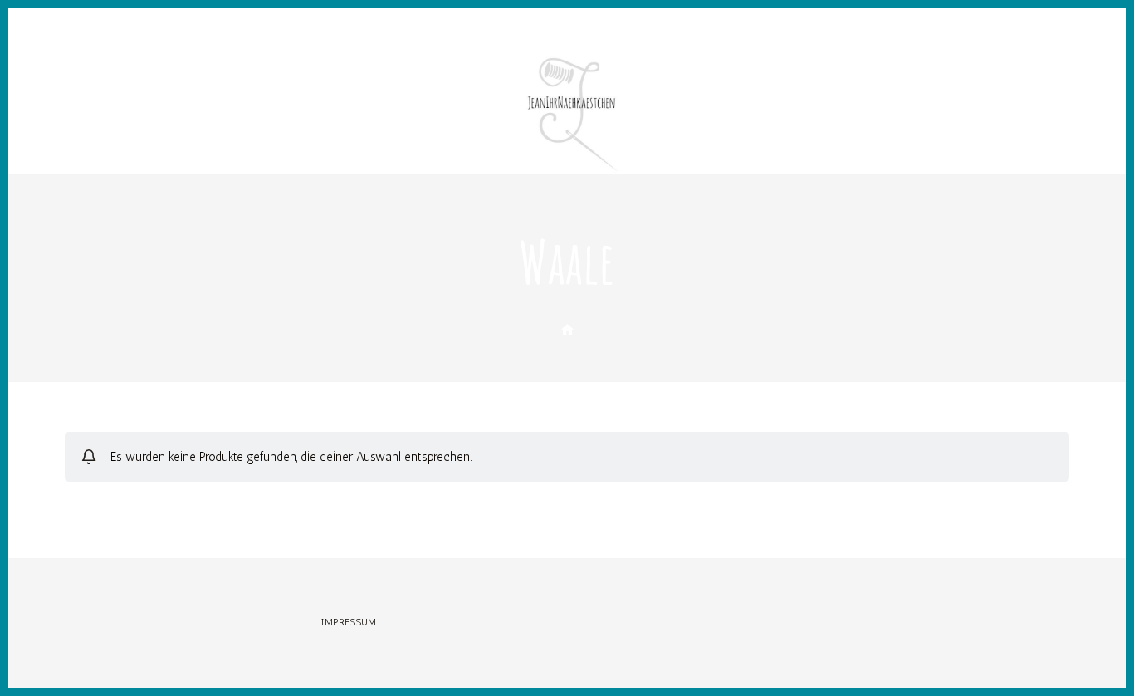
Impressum (348, 622)
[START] (567, 330)
